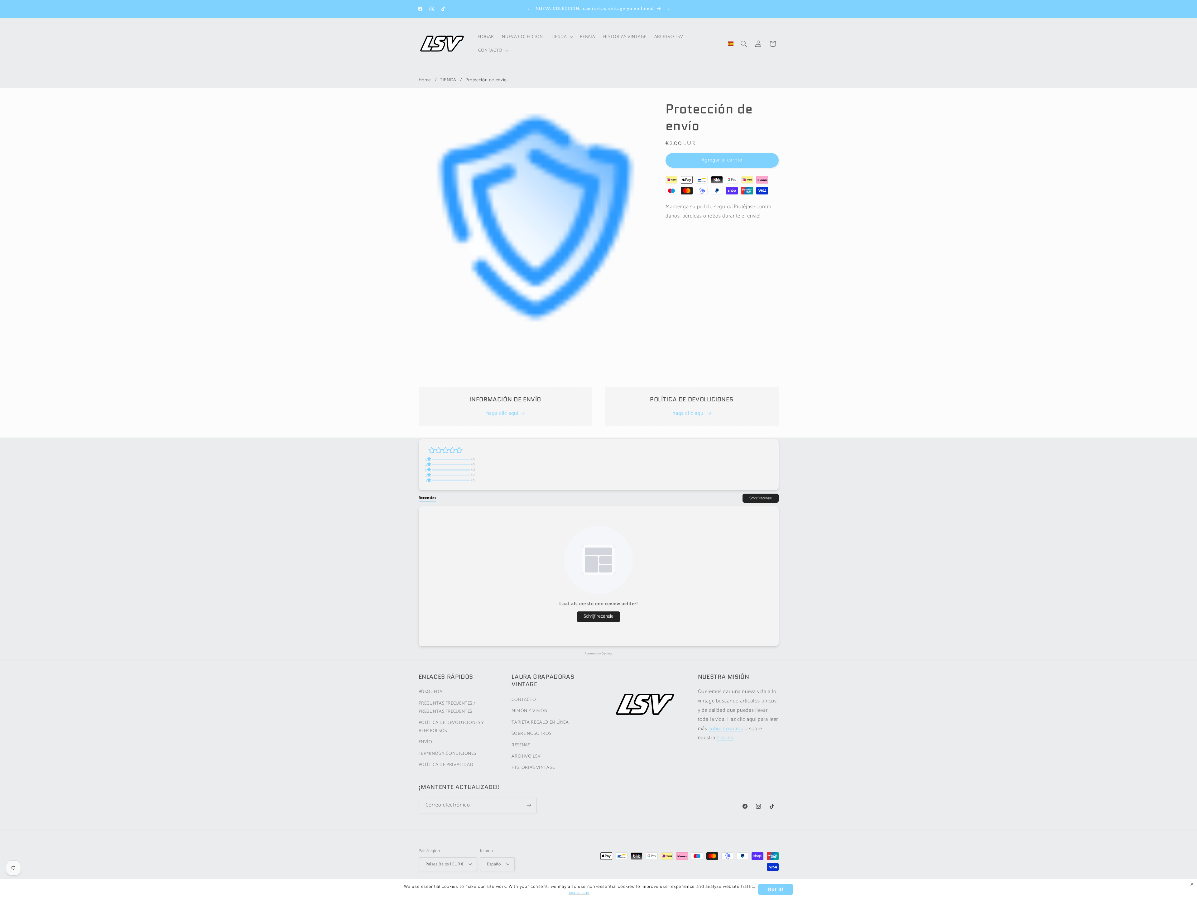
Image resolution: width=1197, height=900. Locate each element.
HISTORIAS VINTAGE (533, 768)
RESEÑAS (521, 745)
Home (425, 80)
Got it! (775, 889)
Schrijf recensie (760, 498)
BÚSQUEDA (431, 692)
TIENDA (448, 80)
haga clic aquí (502, 413)
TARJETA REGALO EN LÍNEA (540, 722)
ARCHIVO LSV (526, 756)
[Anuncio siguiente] (668, 8)
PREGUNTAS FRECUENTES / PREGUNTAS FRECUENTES (447, 707)
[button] (561, 37)
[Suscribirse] (529, 805)
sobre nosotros (726, 729)
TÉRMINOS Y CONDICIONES (447, 753)
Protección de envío (486, 80)
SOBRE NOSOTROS (531, 734)
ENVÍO (425, 742)
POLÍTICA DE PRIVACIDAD (446, 765)
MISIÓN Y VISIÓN (529, 711)
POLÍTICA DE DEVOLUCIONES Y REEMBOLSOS (451, 727)
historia (725, 738)
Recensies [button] (427, 498)
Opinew (607, 653)
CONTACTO (524, 699)
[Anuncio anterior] (528, 8)
